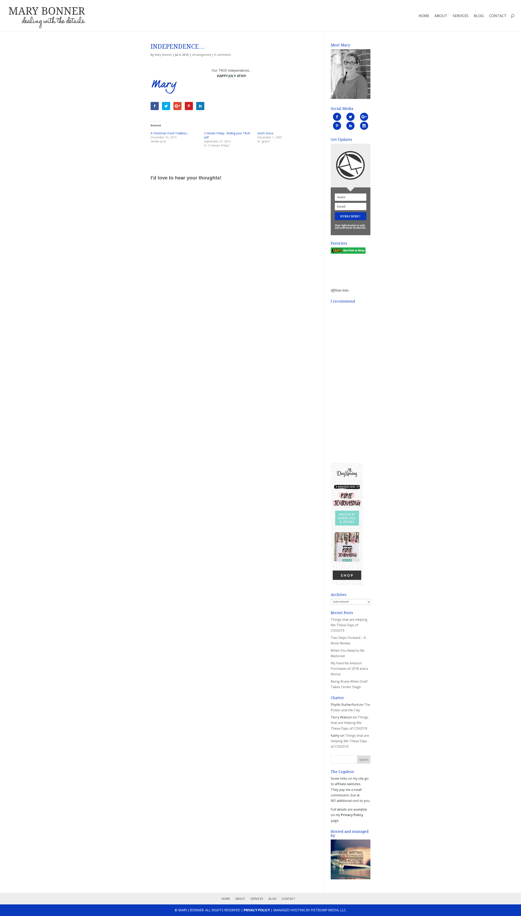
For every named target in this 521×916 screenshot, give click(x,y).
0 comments (222, 55)
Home (423, 16)
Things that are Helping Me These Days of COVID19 (349, 625)
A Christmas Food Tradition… (170, 133)
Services (460, 16)
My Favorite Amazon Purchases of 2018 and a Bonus (349, 668)
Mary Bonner (163, 55)
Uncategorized (201, 55)
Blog (479, 16)
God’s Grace (265, 133)
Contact (497, 16)
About (441, 16)
